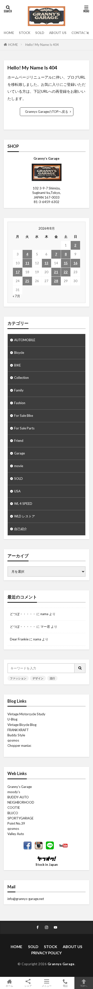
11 (27, 263)
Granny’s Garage (19, 787)
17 (18, 272)
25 (27, 281)
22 (66, 272)
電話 (65, 985)
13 (46, 263)
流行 (52, 678)
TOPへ (83, 985)
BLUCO (12, 813)
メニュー (47, 985)
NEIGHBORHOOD (20, 802)
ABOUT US (57, 33)
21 (56, 272)
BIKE (17, 365)
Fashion (19, 403)
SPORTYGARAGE (20, 818)
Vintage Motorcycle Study (26, 714)
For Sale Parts (24, 428)
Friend (18, 441)
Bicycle (19, 353)
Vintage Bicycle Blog (21, 725)
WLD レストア (24, 516)
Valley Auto (15, 834)
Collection (21, 378)
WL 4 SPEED (23, 504)
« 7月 (16, 296)
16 (75, 263)
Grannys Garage (61, 964)
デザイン (37, 678)
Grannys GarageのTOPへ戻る (46, 112)
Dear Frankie (19, 639)
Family (19, 390)
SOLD (39, 33)
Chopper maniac (19, 746)
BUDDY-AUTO (18, 797)
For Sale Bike (23, 416)
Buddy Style (16, 735)
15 (66, 263)
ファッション (18, 678)
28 (56, 281)
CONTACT (79, 33)
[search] (80, 668)
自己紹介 (20, 529)
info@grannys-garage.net (25, 899)
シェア (28, 985)
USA (17, 491)
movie (18, 466)
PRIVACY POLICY (46, 953)
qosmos (13, 740)
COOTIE (13, 807)
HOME (9, 33)
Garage (19, 453)
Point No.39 (16, 823)
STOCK (24, 33)
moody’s (13, 792)
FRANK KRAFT (18, 730)
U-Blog (12, 719)
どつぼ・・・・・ (23, 614)
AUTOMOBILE (24, 340)
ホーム (9, 985)
